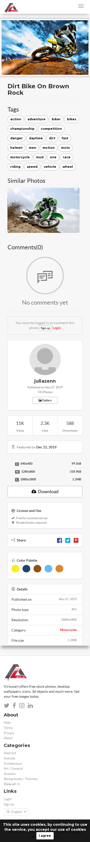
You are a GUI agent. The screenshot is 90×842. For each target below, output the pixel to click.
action (15, 119)
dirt (52, 138)
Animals (9, 758)
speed (32, 167)
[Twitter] (67, 540)
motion (48, 148)
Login (56, 328)
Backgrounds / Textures (21, 779)
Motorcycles (68, 629)
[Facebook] (59, 540)
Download (47, 491)
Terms (8, 728)
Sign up (45, 328)
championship (22, 129)
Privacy (9, 733)
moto (65, 148)
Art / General (13, 768)
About (8, 738)
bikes (71, 119)
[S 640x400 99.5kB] (10, 463)
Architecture (13, 763)
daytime (36, 138)
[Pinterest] (76, 540)
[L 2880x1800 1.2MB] (10, 479)
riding (15, 167)
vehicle (50, 167)
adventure (37, 119)
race (66, 157)
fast (65, 138)
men (32, 148)
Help (7, 722)
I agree (45, 835)
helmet (16, 148)
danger (16, 138)
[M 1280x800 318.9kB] (10, 471)
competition (51, 129)
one (53, 157)
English (16, 812)
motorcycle (20, 157)
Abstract (10, 753)
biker (56, 119)
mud (40, 157)
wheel (67, 167)
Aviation (10, 774)
